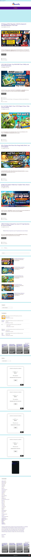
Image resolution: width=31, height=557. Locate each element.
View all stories (27, 343)
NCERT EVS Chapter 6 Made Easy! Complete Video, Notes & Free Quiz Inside (15, 185)
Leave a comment (4, 101)
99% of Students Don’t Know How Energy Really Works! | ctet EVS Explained (15, 146)
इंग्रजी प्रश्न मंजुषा (4, 519)
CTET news (3, 483)
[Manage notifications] (29, 555)
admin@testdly (8, 322)
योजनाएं (2, 522)
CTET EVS (7, 99)
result (2, 504)
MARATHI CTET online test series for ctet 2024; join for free (14, 320)
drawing (3, 484)
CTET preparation (15, 99)
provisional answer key (5, 499)
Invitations (3, 490)
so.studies (3, 506)
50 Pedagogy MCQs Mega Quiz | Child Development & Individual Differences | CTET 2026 (13, 24)
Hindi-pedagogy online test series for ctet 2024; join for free (14, 333)
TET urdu (3, 511)
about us (3, 535)
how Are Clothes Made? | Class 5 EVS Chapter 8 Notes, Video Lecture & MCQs (15, 106)
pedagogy (3, 498)
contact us (3, 536)
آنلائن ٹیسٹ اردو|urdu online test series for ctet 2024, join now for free (15, 329)
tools (2, 512)
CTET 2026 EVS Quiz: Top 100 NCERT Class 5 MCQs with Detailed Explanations (15, 65)
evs (6, 218)
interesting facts (4, 489)
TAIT (2, 509)
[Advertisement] (15, 15)
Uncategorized (4, 58)
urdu (2, 515)
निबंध (2, 521)
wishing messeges (4, 516)
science (3, 505)
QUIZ (2, 500)
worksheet (3, 517)
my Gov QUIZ (4, 495)
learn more (3, 54)
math (2, 493)
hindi (2, 488)
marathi (3, 492)
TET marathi (3, 510)
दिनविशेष (3, 520)
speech (3, 508)
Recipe (3, 503)
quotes (3, 501)
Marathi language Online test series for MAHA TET (13, 324)
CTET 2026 (3, 99)
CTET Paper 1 (11, 99)
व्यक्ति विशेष (3, 523)
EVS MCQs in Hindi (21, 99)
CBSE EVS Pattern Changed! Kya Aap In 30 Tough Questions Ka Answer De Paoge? (15, 224)
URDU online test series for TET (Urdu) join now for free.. (14, 315)
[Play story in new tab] (15, 467)
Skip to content (2, 0)
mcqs (2, 494)
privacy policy (4, 534)
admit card (3, 481)
